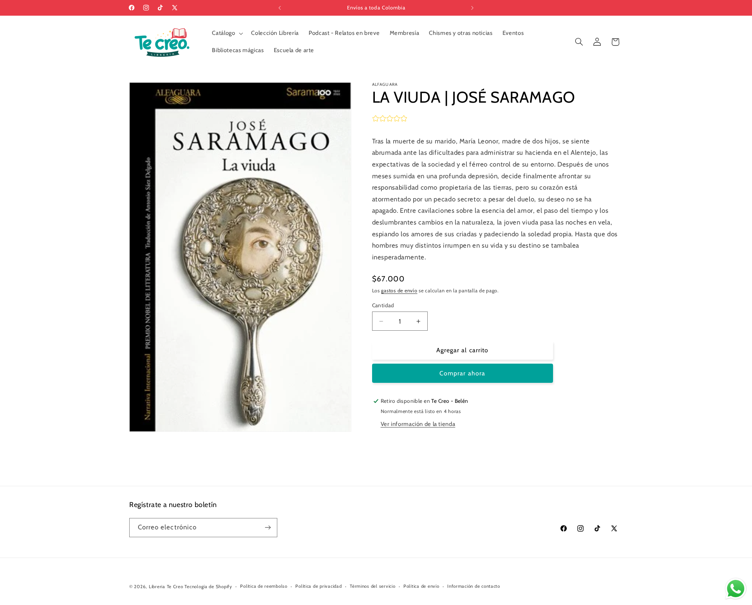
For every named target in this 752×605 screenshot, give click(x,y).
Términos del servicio (372, 586)
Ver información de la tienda (418, 423)
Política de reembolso (263, 586)
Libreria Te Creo (166, 586)
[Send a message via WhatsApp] (735, 588)
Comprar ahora (462, 373)
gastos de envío (399, 290)
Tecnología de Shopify (208, 586)
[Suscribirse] (268, 527)
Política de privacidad (318, 586)
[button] (226, 33)
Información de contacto (473, 586)
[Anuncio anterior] (279, 8)
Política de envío (421, 586)
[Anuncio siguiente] (472, 8)
